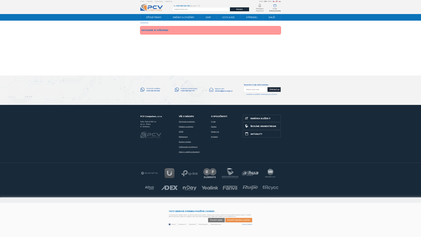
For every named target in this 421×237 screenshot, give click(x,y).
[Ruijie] (250, 187)
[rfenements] (210, 173)
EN (277, 1)
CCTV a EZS (228, 17)
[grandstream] (230, 173)
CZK (265, 1)
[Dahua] (250, 173)
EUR (260, 1)
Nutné (173, 224)
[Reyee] (270, 187)
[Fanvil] (230, 187)
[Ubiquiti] (169, 173)
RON (269, 1)
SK (279, 1)
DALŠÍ (272, 17)
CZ (274, 1)
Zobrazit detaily (247, 224)
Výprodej (251, 17)
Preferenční (182, 224)
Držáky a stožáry (183, 17)
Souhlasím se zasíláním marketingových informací (261, 94)
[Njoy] (189, 187)
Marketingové (203, 224)
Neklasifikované (216, 224)
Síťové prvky (153, 17)
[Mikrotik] (149, 173)
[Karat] (270, 173)
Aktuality (256, 134)
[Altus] (149, 187)
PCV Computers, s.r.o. (153, 8)
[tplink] (189, 173)
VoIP (208, 17)
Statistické (192, 224)
